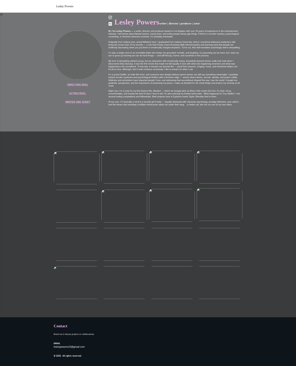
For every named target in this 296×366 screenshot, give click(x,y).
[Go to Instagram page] (110, 19)
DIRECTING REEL (77, 84)
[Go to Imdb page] (110, 24)
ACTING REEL (78, 93)
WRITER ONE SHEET (77, 102)
